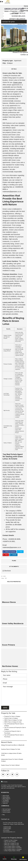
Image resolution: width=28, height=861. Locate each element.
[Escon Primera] (14, 635)
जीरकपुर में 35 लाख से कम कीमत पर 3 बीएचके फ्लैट (12, 745)
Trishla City (5, 803)
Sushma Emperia (6, 812)
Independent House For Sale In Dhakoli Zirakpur (12, 760)
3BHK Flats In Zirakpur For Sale (11, 844)
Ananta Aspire (5, 801)
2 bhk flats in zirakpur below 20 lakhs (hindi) (11, 754)
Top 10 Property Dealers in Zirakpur (12, 846)
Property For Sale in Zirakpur (12, 716)
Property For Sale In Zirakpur (10, 840)
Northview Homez (10, 666)
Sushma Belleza (6, 797)
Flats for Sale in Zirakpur (11, 718)
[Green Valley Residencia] (14, 613)
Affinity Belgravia (6, 798)
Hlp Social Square (6, 809)
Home (6, 11)
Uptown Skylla (5, 795)
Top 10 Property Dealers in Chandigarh (13, 849)
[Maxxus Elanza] (14, 592)
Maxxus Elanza (9, 602)
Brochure (7, 571)
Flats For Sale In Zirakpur (10, 841)
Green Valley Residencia (12, 623)
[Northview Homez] (14, 656)
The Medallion (5, 800)
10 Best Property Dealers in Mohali (12, 850)
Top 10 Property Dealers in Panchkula (12, 847)
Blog (3, 814)
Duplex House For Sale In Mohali (10, 765)
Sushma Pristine (6, 810)
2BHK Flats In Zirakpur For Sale (13, 720)
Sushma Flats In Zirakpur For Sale (10, 749)
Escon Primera (8, 645)
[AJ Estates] (7, 1)
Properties (13, 11)
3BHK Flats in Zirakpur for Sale (12, 722)
